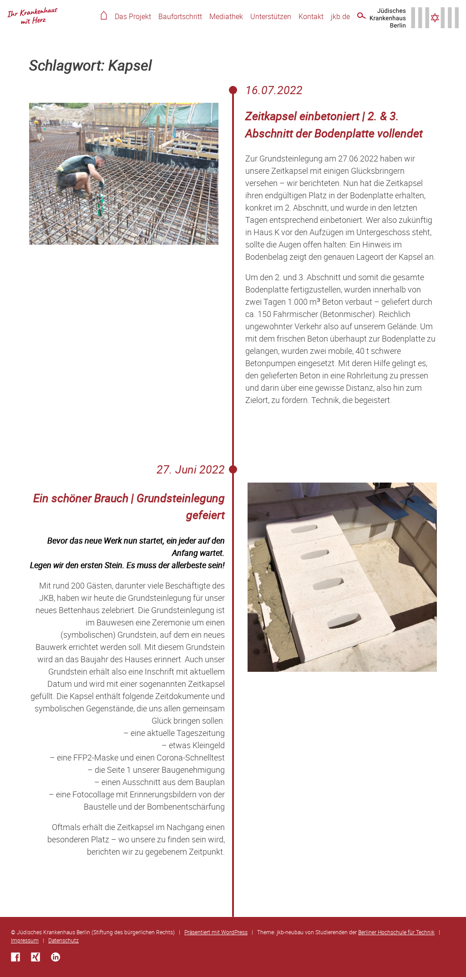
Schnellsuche (361, 17)
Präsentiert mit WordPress (216, 932)
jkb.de (340, 16)
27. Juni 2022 (191, 469)
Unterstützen (270, 16)
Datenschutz (63, 940)
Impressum (25, 940)
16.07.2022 (274, 89)
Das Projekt (133, 16)
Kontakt (311, 16)
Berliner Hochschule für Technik (396, 932)
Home (103, 15)
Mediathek (226, 16)
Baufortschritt (180, 16)
